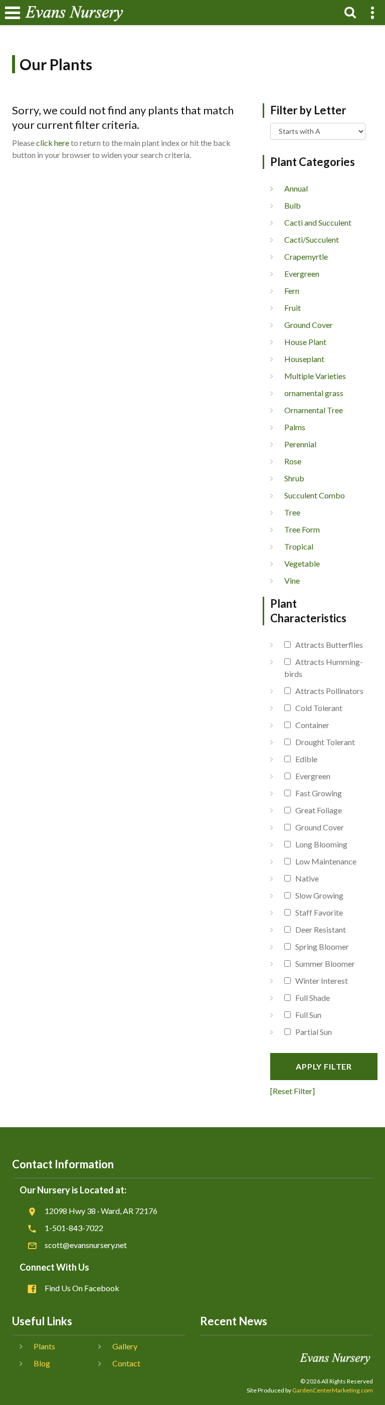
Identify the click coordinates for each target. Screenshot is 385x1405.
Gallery (124, 1346)
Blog (42, 1363)
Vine (292, 580)
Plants (44, 1346)
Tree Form (302, 529)
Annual (296, 188)
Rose (292, 461)
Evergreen (301, 273)
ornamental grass (313, 393)
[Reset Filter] (292, 1091)
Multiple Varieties (315, 376)
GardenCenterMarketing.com (332, 1390)
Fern (291, 290)
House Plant (305, 341)
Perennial (300, 444)
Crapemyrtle (306, 256)
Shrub (294, 478)
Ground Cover (308, 324)
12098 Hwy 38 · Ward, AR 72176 (101, 1210)
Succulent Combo (314, 495)
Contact (126, 1363)
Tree (292, 512)
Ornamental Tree (313, 410)
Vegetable (302, 563)
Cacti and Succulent (317, 222)
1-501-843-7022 (74, 1228)
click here (52, 142)
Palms (294, 427)
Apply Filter (324, 1066)
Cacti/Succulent (311, 239)
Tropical (298, 546)
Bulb (292, 205)
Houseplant (304, 359)
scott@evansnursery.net (86, 1245)
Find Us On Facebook (82, 1288)
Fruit (292, 307)
